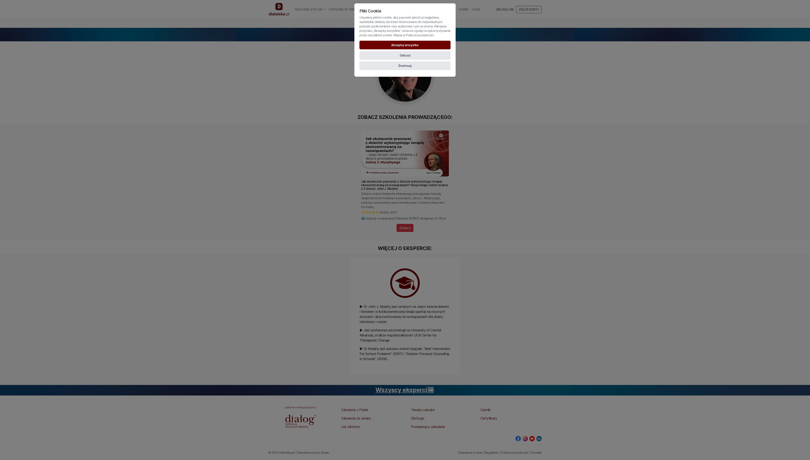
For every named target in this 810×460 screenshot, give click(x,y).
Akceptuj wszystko (405, 45)
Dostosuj (405, 65)
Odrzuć (405, 55)
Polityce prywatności (419, 35)
